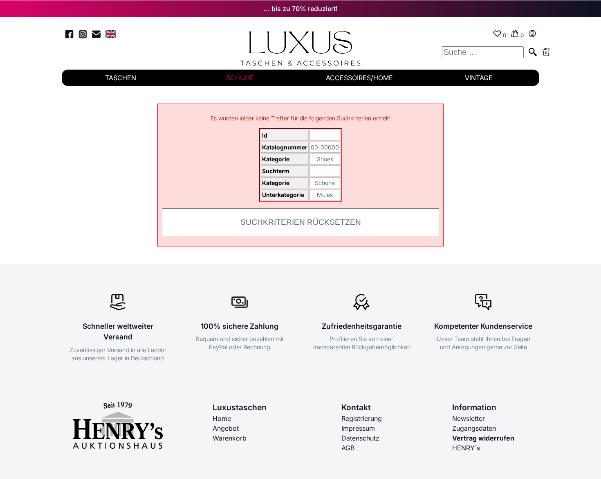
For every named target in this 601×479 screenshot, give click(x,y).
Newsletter (468, 418)
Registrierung (361, 418)
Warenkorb (230, 438)
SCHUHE (240, 78)
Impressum (358, 428)
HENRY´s (466, 448)
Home (222, 418)
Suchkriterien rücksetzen (300, 222)
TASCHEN (120, 78)
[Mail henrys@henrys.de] (96, 35)
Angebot (226, 428)
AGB (347, 448)
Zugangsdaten (474, 428)
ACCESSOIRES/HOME (359, 78)
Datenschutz (360, 438)
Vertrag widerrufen (483, 438)
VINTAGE (479, 78)
